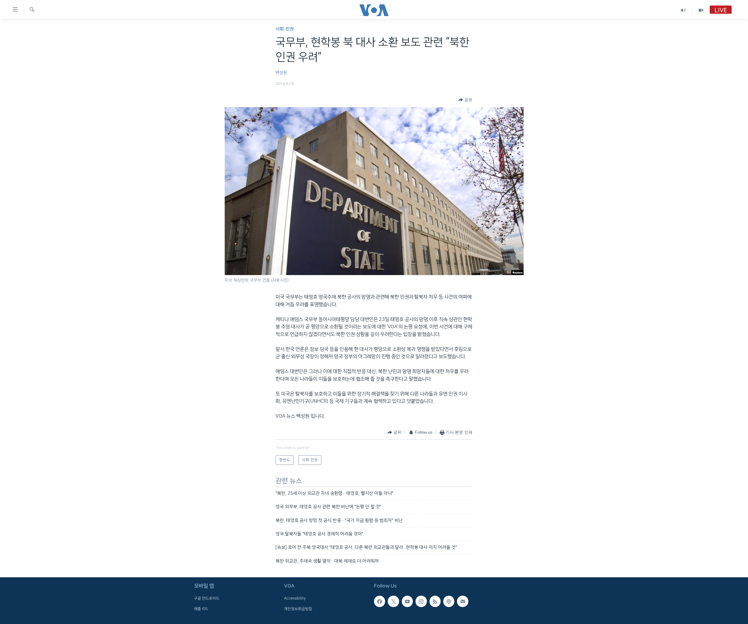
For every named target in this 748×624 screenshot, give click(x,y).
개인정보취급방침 (298, 609)
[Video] (701, 10)
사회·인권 (285, 29)
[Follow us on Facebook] (379, 601)
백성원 (281, 72)
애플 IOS (201, 609)
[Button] (465, 100)
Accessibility (295, 599)
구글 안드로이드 (206, 599)
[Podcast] (448, 601)
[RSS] (435, 601)
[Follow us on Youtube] (407, 601)
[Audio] (683, 10)
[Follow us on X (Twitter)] (393, 601)
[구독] (462, 601)
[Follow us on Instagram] (421, 601)
